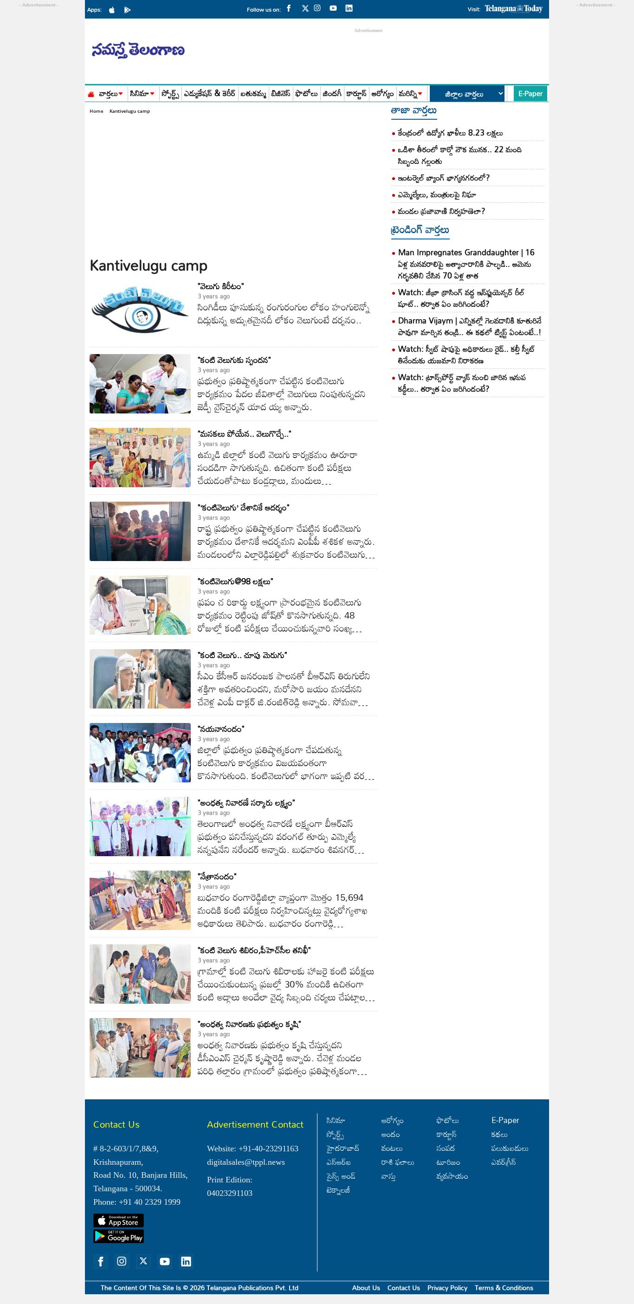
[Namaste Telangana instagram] (319, 7)
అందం (391, 1134)
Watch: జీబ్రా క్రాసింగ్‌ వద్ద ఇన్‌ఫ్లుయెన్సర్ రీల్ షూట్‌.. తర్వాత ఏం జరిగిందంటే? (461, 297)
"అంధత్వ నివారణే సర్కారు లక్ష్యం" (246, 802)
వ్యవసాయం (452, 1175)
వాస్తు (389, 1175)
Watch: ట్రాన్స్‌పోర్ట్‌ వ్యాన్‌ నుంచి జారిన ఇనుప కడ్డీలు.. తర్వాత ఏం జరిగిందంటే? (462, 382)
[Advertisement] (233, 185)
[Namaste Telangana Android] (129, 9)
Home (97, 111)
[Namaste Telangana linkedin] (351, 7)
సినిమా (139, 93)
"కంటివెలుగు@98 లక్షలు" (235, 581)
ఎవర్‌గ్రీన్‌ (504, 1161)
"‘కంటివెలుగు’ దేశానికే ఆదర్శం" (244, 507)
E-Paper (530, 93)
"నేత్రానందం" (217, 876)
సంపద (446, 1148)
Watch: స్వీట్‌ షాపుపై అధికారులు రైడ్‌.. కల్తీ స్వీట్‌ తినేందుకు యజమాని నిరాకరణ (466, 354)
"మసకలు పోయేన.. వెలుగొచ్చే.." (244, 433)
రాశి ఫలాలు (398, 1161)
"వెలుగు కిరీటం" (221, 286)
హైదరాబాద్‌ (343, 1148)
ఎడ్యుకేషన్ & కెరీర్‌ (210, 93)
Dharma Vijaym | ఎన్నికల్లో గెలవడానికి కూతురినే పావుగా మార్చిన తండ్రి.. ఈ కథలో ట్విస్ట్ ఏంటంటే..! (470, 326)
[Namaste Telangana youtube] (335, 7)
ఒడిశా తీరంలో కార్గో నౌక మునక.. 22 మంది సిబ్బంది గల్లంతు (460, 155)
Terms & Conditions (504, 1287)
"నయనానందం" (221, 728)
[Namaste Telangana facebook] (291, 7)
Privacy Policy (447, 1287)
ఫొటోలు (307, 93)
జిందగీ (332, 93)
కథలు (500, 1134)
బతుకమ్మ (253, 93)
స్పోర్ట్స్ (170, 93)
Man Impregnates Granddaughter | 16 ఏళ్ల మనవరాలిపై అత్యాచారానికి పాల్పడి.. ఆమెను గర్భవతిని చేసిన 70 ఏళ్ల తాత (466, 264)
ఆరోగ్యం (383, 93)
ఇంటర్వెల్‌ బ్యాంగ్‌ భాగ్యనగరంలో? (444, 177)
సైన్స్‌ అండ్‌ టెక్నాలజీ (341, 1182)
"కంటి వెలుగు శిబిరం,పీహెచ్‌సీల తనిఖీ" (254, 950)
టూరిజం (448, 1161)
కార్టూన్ (357, 93)
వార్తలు (108, 93)
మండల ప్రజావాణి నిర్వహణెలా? (441, 211)
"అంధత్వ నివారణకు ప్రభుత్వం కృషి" (249, 1023)
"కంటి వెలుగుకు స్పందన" (234, 359)
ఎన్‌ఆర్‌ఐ (339, 1161)
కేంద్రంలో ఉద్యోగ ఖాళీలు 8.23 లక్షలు (450, 132)
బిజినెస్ (281, 93)
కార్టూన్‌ (447, 1134)
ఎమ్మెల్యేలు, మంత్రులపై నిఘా (437, 194)
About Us (366, 1287)
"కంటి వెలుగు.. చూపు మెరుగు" (242, 654)
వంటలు (392, 1148)
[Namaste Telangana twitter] (305, 11)
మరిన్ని (408, 93)
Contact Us (404, 1287)
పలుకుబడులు (510, 1148)
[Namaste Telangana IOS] (114, 9)
